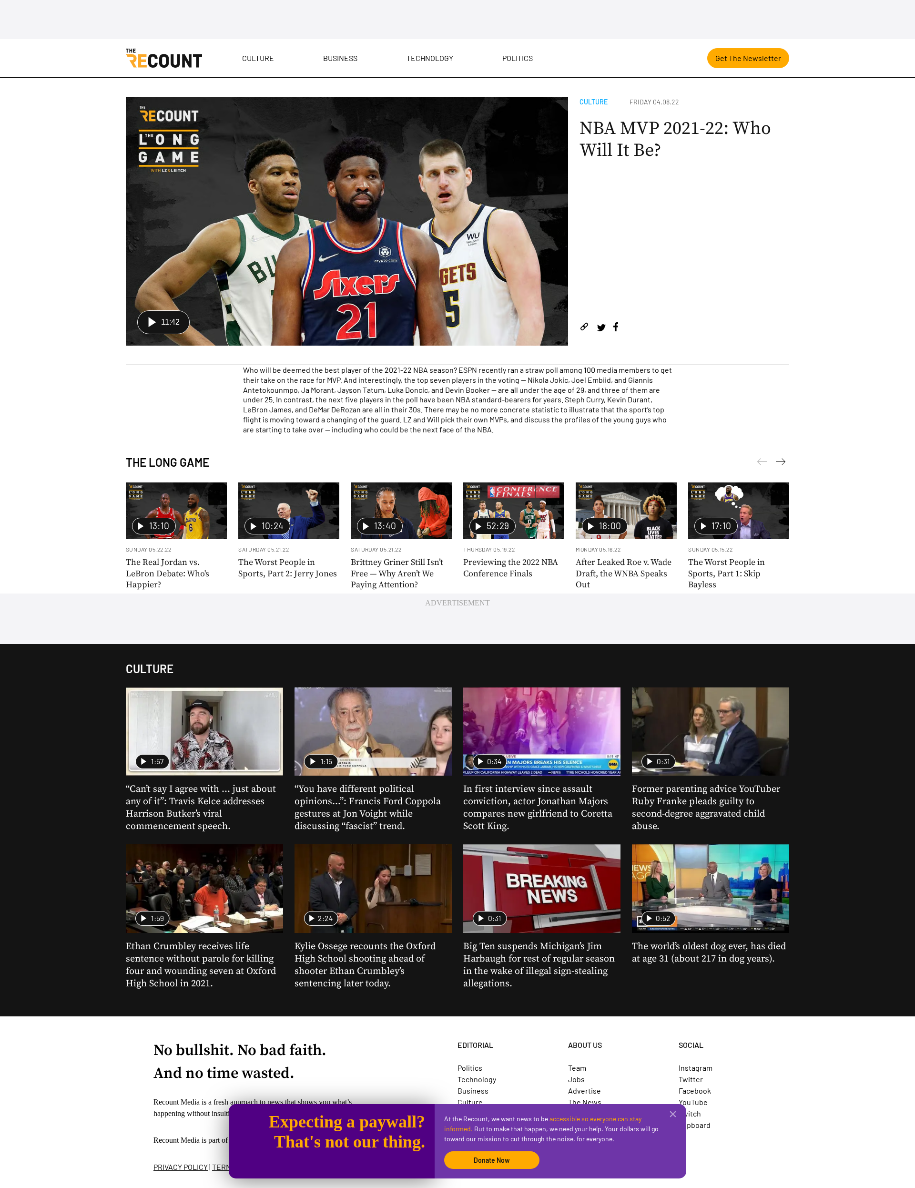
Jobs (576, 1079)
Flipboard (695, 1124)
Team (577, 1067)
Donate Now (492, 1160)
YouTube (693, 1101)
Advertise (584, 1090)
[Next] (762, 463)
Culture (258, 57)
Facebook (695, 1090)
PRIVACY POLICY (180, 1166)
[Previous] (780, 463)
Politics (517, 57)
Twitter (691, 1079)
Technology (430, 57)
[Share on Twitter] (601, 328)
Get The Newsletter (748, 57)
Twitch (690, 1113)
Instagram (695, 1067)
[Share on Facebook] (615, 328)
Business (340, 57)
